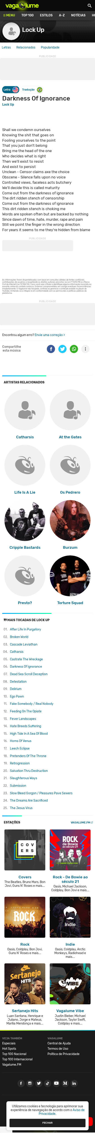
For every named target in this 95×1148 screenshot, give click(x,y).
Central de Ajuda (59, 1043)
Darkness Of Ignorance (26, 667)
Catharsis (16, 652)
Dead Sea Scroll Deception (29, 674)
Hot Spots (9, 1049)
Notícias (78, 15)
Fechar (47, 1122)
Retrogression (20, 763)
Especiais (8, 1043)
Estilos (46, 15)
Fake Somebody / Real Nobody (31, 704)
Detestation (18, 682)
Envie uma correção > (50, 335)
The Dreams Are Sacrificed (29, 800)
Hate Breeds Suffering (25, 726)
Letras (6, 47)
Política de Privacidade (64, 1054)
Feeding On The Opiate (26, 711)
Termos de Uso (58, 1049)
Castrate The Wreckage (26, 659)
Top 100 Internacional (17, 1059)
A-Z (62, 15)
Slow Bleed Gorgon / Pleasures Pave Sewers (41, 793)
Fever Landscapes (23, 719)
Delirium (15, 689)
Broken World (19, 637)
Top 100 (27, 15)
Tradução (28, 89)
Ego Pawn (17, 696)
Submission (18, 786)
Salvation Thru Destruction (29, 771)
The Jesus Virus (21, 808)
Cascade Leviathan (23, 644)
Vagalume (22, 5)
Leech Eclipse (20, 748)
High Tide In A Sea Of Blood (29, 734)
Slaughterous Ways (23, 778)
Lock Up (33, 29)
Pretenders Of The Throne (28, 756)
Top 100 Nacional (14, 1054)
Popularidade (50, 47)
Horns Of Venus (20, 741)
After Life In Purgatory (25, 629)
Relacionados (25, 47)
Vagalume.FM (80, 822)
